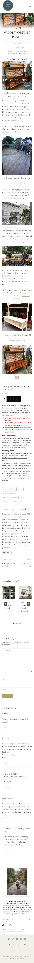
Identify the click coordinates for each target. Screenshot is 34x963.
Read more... (27, 914)
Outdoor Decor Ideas (9, 493)
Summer (19, 44)
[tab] (13, 623)
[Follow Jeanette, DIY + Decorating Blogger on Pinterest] (11, 552)
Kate (4, 713)
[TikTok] (13, 939)
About (15, 945)
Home (5, 945)
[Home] (11, 47)
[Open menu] (30, 6)
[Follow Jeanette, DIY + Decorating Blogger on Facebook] (4, 552)
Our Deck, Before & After (26, 563)
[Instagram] (9, 939)
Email (5, 689)
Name (5, 680)
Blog (10, 945)
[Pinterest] (17, 939)
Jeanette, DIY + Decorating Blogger (18, 51)
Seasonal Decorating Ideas (10, 497)
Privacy (20, 945)
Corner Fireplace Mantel (8, 605)
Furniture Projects (23, 40)
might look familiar (8, 911)
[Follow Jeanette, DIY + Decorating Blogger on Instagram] (7, 552)
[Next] (28, 604)
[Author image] (5, 51)
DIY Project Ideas (9, 40)
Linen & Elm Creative (19, 958)
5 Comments (23, 53)
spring (22, 497)
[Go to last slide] (5, 604)
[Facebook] (21, 939)
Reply (5, 727)
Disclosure (27, 945)
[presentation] (8, 592)
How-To (20, 489)
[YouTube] (25, 939)
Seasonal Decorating (10, 42)
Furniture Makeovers (9, 489)
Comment (7, 650)
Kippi (4, 738)
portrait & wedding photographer (13, 905)
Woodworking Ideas (16, 501)
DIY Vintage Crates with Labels (8, 563)
